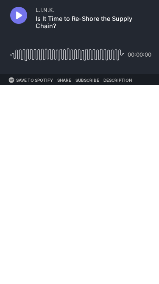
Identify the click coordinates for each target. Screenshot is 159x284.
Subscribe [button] (87, 80)
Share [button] (64, 80)
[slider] (67, 51)
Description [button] (117, 80)
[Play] (18, 15)
